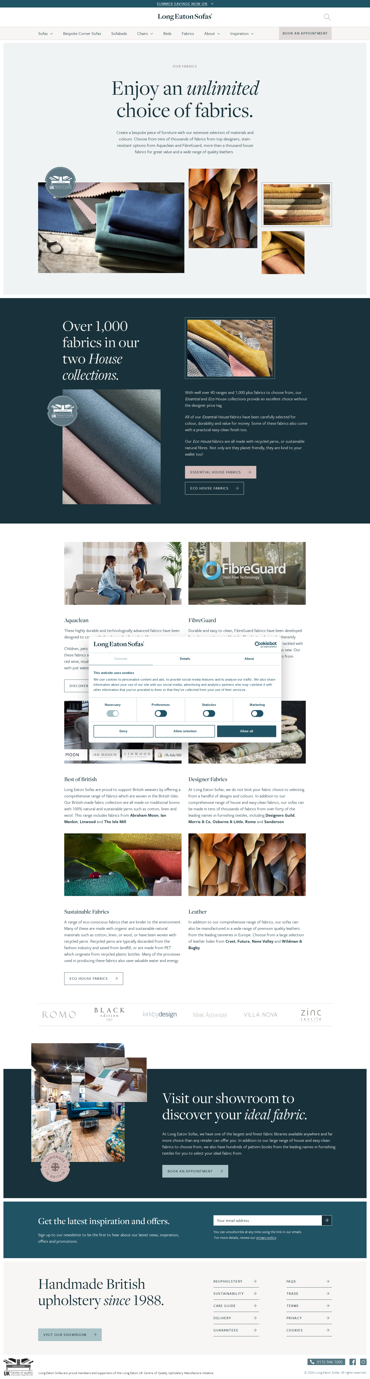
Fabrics (188, 33)
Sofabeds (119, 33)
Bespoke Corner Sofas (82, 33)
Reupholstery (227, 1281)
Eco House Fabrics (209, 488)
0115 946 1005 (330, 1362)
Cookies (294, 1330)
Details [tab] (185, 659)
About (209, 33)
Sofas (43, 33)
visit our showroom (65, 1334)
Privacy (294, 1317)
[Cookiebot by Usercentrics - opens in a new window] (258, 644)
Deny (123, 731)
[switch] (161, 713)
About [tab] (249, 659)
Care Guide (224, 1305)
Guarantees (225, 1330)
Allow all (246, 731)
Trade (292, 1293)
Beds (167, 33)
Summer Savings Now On (182, 3)
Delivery (222, 1317)
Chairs (142, 33)
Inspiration (239, 33)
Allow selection (185, 731)
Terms (292, 1305)
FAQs (291, 1281)
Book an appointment (305, 33)
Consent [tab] (120, 659)
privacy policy (266, 1237)
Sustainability (228, 1293)
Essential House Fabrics (215, 472)
